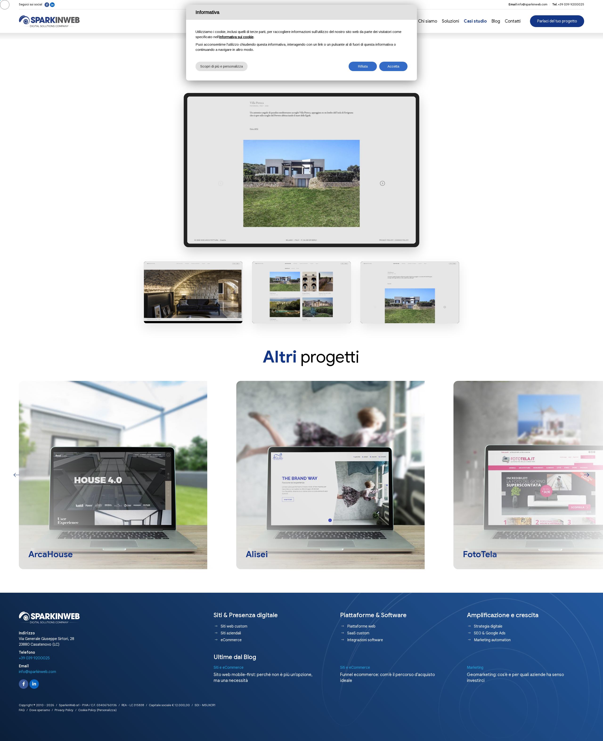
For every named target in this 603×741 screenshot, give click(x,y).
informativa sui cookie (236, 37)
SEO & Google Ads (489, 633)
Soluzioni (450, 21)
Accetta (393, 66)
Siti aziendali (231, 633)
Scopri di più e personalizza (221, 66)
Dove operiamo (39, 710)
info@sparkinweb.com (532, 4)
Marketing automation (492, 640)
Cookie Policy (87, 710)
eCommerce (231, 640)
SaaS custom (358, 633)
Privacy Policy (64, 710)
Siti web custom (234, 626)
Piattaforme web (361, 626)
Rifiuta (363, 66)
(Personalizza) (107, 710)
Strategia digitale (488, 626)
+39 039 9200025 (571, 4)
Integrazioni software (365, 640)
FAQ (22, 710)
